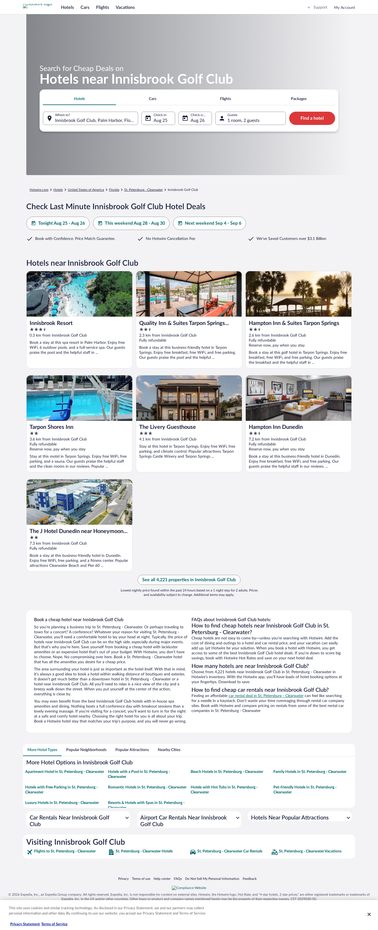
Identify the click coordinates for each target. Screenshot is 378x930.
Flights (102, 7)
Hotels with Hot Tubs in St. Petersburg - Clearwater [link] (224, 789)
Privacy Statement (25, 924)
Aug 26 (197, 120)
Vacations (125, 7)
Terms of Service (54, 924)
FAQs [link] (178, 878)
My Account (344, 8)
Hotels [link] (58, 189)
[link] (66, 852)
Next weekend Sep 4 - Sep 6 (213, 223)
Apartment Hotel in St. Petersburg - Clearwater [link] (64, 772)
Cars (85, 7)
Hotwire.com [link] (39, 189)
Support (320, 7)
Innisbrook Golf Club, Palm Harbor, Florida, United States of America (96, 120)
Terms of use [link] (141, 878)
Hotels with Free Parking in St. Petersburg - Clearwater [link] (61, 789)
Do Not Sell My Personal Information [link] (212, 878)
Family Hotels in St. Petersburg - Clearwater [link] (309, 772)
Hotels (67, 7)
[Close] (369, 914)
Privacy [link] (123, 878)
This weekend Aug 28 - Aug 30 (135, 223)
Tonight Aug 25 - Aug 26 (61, 223)
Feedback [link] (250, 878)
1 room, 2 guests (243, 120)
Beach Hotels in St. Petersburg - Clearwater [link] (227, 772)
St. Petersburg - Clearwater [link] (143, 189)
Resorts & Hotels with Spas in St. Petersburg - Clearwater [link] (146, 805)
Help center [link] (162, 878)
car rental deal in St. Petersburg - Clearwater (266, 696)
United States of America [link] (86, 189)
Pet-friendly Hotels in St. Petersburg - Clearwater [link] (304, 789)
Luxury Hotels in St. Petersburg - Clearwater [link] (62, 803)
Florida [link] (114, 189)
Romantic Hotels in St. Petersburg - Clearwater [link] (147, 787)
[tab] (79, 99)
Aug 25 (160, 120)
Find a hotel (312, 118)
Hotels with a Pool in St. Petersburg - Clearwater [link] (139, 774)
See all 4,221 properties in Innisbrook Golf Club (189, 580)
